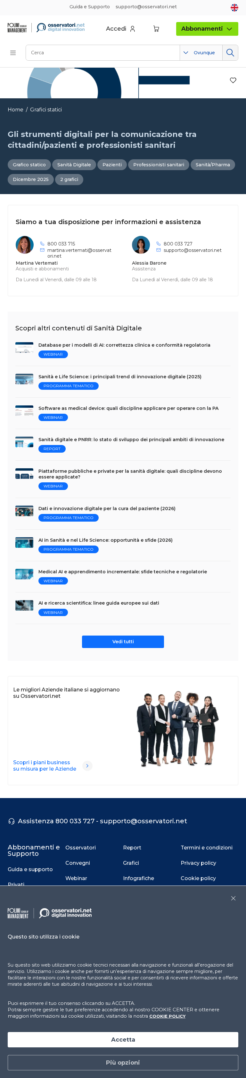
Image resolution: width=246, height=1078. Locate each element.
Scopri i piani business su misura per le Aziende (44, 765)
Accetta (123, 1039)
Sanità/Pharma (213, 165)
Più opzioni (123, 1062)
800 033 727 (178, 244)
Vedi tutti (123, 642)
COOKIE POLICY (167, 1016)
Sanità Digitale (74, 165)
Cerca (230, 52)
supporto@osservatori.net (193, 250)
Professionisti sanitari (158, 165)
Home (15, 110)
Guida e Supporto (90, 7)
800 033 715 (61, 244)
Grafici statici (46, 110)
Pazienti (112, 165)
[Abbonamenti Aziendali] (87, 766)
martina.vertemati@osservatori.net (79, 253)
